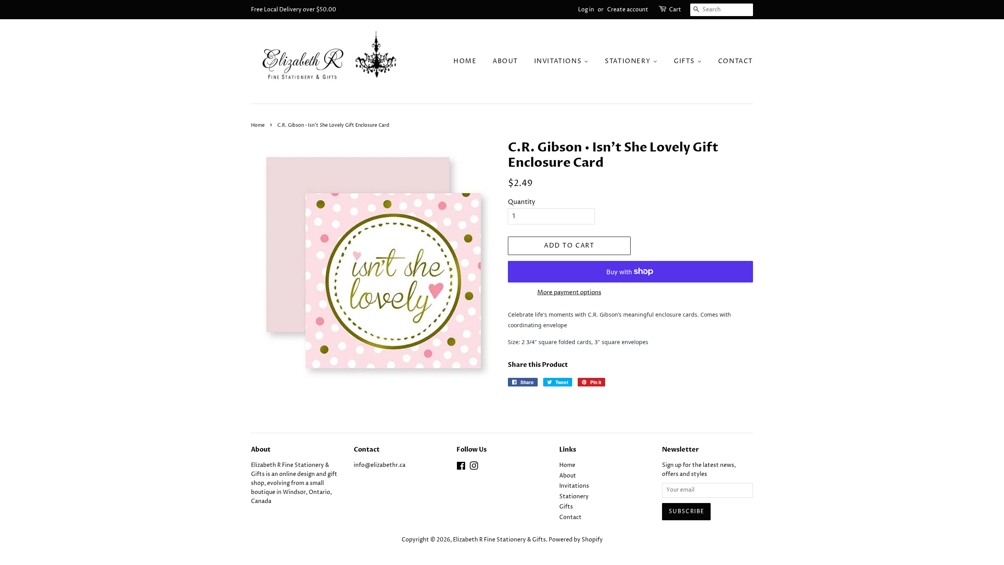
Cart (675, 9)
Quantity (521, 202)
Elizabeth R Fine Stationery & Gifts (499, 539)
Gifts (685, 61)
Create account (627, 9)
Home (465, 61)
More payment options (569, 292)
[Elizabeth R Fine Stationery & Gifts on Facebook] (461, 467)
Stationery (629, 61)
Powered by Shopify (576, 539)
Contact (735, 61)
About (505, 61)
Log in (586, 9)
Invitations (559, 61)
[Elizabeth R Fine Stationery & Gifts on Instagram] (473, 467)
